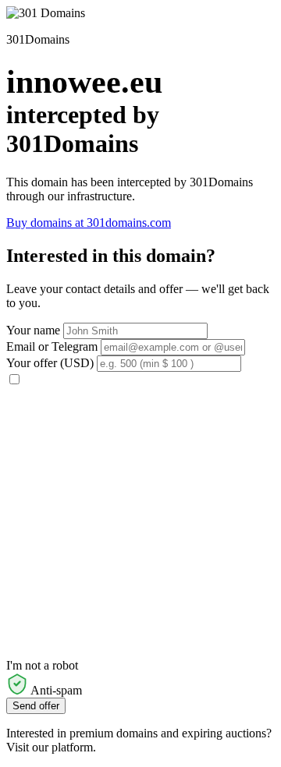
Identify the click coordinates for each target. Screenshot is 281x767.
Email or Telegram (52, 346)
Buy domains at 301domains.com (88, 222)
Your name (33, 330)
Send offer (35, 706)
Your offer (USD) (50, 362)
